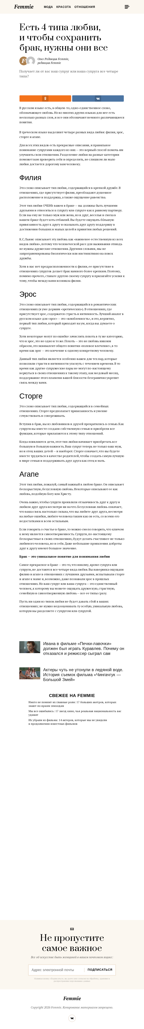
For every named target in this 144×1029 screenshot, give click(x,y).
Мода (48, 6)
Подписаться (100, 969)
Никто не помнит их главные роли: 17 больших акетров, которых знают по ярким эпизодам (72, 704)
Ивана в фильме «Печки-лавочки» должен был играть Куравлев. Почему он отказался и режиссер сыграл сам (83, 648)
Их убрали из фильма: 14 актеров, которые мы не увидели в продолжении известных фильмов (67, 722)
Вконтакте (72, 1018)
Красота (63, 6)
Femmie (34, 6)
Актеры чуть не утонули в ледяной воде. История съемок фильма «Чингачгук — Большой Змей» (83, 674)
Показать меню (126, 7)
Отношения (84, 6)
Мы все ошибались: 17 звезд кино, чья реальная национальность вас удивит (74, 713)
